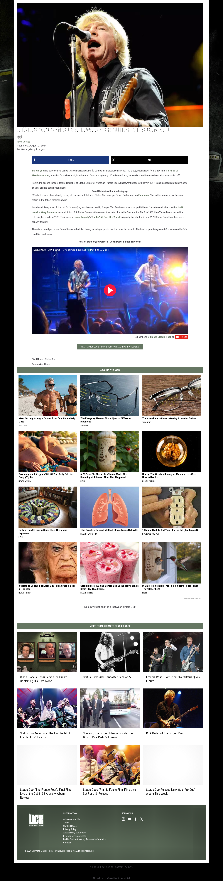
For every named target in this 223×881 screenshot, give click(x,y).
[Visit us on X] (143, 819)
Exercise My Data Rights (74, 836)
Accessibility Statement (74, 832)
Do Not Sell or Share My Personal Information (84, 839)
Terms (66, 822)
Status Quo (38, 170)
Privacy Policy (69, 829)
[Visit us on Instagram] (125, 819)
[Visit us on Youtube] (131, 819)
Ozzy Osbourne (49, 212)
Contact (67, 842)
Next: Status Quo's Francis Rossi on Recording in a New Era (110, 347)
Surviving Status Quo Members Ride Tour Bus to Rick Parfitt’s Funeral (108, 735)
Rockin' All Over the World (106, 217)
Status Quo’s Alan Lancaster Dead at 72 (107, 677)
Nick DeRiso (23, 141)
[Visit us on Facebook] (137, 819)
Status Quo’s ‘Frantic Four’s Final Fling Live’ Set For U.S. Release (109, 791)
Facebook (143, 195)
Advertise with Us (71, 819)
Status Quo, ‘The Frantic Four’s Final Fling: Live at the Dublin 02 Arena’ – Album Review (46, 793)
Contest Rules (70, 826)
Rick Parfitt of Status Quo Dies (165, 733)
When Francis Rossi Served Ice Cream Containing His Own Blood (43, 679)
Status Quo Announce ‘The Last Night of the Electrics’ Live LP (45, 735)
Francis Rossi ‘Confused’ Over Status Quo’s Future (173, 679)
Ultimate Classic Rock (159, 336)
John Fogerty (82, 217)
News (47, 364)
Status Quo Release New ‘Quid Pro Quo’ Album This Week (170, 791)
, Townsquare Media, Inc (63, 851)
